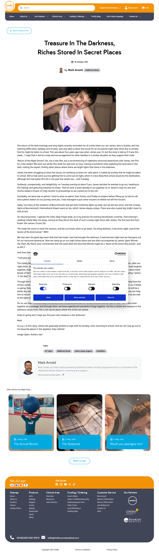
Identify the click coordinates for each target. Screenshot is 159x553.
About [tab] (112, 261)
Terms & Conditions (82, 550)
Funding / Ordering (77, 16)
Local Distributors (74, 508)
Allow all (110, 297)
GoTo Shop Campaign (115, 16)
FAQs (99, 511)
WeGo (31, 517)
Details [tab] (79, 261)
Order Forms (72, 505)
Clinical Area (57, 16)
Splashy (32, 508)
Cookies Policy (15, 508)
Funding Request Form (76, 502)
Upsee (31, 514)
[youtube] (65, 485)
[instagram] (61, 485)
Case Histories (51, 502)
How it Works (72, 496)
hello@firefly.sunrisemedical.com (63, 537)
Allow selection (79, 297)
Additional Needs (92, 70)
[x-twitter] (69, 485)
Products (13, 502)
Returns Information (105, 502)
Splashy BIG (33, 511)
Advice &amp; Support (83, 351)
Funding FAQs (72, 511)
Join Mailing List (103, 505)
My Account (132, 8)
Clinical (12, 505)
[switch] (67, 288)
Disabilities (100, 351)
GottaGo (32, 499)
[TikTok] (74, 485)
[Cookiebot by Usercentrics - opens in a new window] (116, 254)
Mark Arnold (75, 70)
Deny (48, 297)
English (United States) (109, 8)
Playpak (32, 502)
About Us (23, 16)
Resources (50, 499)
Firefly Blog (96, 16)
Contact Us (133, 16)
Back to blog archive (21, 31)
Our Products (40, 16)
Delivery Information (105, 499)
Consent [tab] (47, 261)
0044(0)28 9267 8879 (28, 537)
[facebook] (56, 485)
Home (11, 16)
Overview (50, 496)
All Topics (49, 351)
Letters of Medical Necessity (78, 499)
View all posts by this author (49, 375)
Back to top (79, 461)
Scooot (31, 505)
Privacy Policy (112, 550)
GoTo (31, 496)
